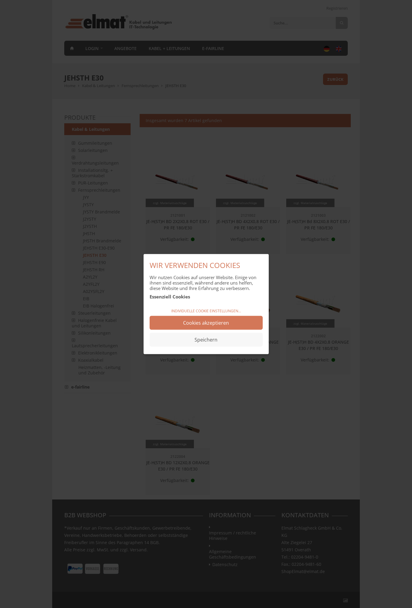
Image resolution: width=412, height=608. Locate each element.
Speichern (206, 339)
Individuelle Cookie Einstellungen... (206, 310)
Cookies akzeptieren (206, 323)
